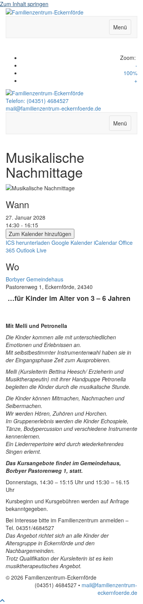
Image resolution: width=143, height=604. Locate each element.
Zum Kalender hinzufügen (40, 234)
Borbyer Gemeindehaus (34, 279)
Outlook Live (31, 250)
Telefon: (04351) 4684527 (37, 100)
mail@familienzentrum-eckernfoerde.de (53, 108)
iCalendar (105, 242)
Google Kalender (71, 242)
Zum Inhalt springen (24, 4)
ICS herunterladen (28, 242)
